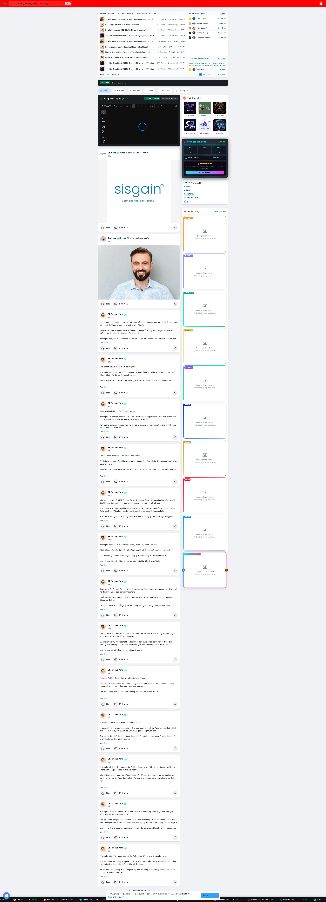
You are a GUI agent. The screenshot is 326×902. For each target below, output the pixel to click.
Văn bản (120, 90)
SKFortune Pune (115, 314)
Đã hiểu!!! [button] (206, 895)
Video (150, 90)
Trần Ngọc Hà (202, 28)
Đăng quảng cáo (220, 211)
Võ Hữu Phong (202, 23)
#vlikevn (187, 190)
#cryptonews (189, 194)
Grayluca (112, 238)
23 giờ (110, 241)
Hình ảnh (136, 90)
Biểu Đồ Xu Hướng (152, 99)
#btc (186, 201)
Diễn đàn (116, 74)
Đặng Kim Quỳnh (203, 37)
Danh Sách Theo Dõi (169, 99)
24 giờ (110, 362)
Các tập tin (183, 90)
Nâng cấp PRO (204, 172)
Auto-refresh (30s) (209, 74)
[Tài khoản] (321, 3)
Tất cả (105, 90)
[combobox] (40, 3)
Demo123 (200, 69)
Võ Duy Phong (202, 33)
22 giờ (110, 156)
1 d (109, 718)
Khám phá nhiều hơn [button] (116, 897)
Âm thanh (166, 90)
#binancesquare (191, 197)
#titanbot (188, 187)
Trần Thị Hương (202, 19)
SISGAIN (112, 153)
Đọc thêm (104, 343)
